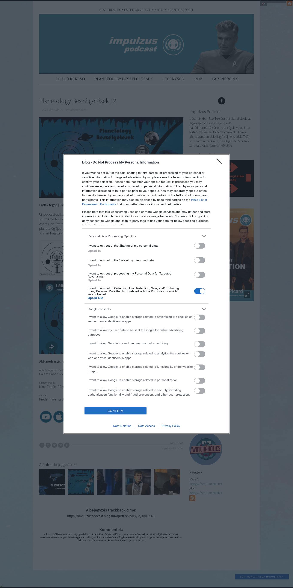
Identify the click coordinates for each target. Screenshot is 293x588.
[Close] (221, 163)
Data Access (146, 426)
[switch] (199, 246)
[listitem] (146, 236)
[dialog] (146, 294)
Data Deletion (122, 426)
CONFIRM (116, 410)
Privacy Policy (171, 426)
